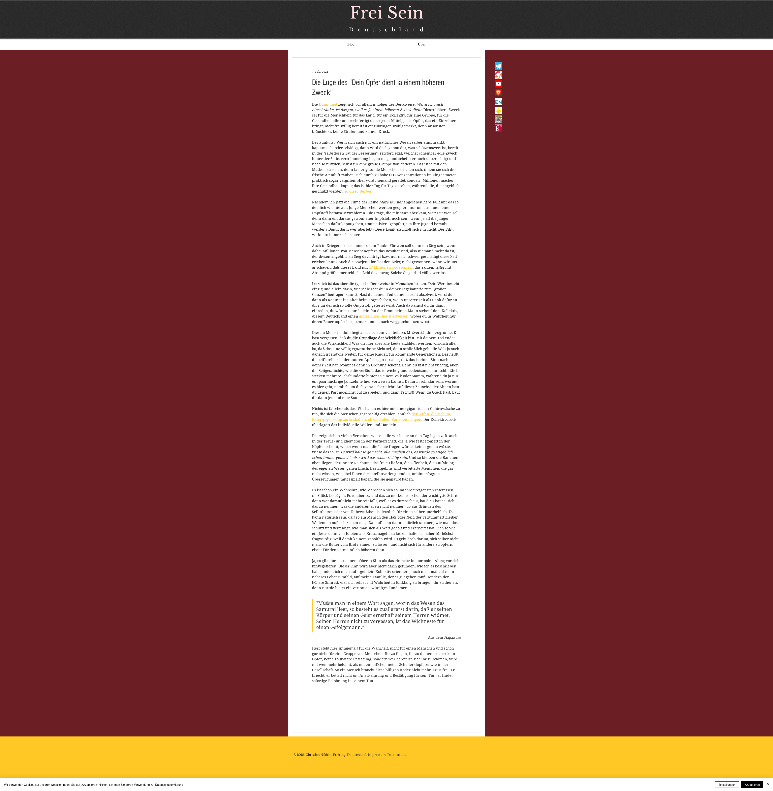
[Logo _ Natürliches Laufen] (498, 110)
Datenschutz (396, 755)
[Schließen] (768, 784)
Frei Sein (387, 13)
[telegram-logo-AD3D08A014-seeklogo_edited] (498, 66)
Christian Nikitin (318, 755)
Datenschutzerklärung (169, 785)
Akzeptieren (752, 785)
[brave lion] (498, 92)
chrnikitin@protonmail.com (319, 775)
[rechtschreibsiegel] (498, 128)
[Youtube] (498, 84)
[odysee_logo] (498, 75)
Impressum (377, 755)
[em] (498, 101)
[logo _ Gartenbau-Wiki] (498, 119)
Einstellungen (727, 785)
